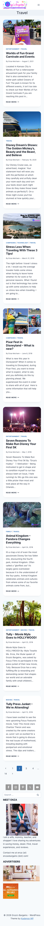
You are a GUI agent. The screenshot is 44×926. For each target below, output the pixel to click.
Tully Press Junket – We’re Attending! (19, 705)
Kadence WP (27, 918)
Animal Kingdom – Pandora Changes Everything (18, 539)
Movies (24, 630)
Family (9, 531)
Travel (24, 49)
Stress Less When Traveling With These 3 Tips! (21, 250)
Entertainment (12, 49)
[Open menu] (38, 5)
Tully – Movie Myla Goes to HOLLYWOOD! (21, 636)
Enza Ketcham (14, 61)
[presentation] (22, 32)
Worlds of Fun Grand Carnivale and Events (20, 55)
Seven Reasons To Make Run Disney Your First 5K (21, 444)
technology (22, 243)
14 (6, 773)
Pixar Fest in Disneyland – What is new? (20, 345)
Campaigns (11, 243)
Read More (12, 102)
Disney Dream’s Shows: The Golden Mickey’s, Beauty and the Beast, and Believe (22, 150)
